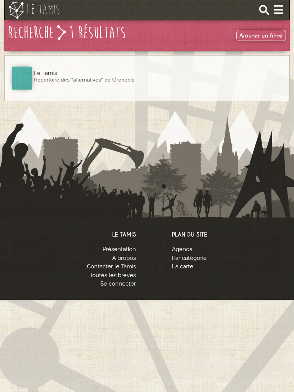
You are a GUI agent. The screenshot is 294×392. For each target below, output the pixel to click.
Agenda (182, 249)
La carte (182, 266)
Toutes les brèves (113, 275)
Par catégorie (189, 258)
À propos (124, 258)
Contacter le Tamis (111, 266)
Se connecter (118, 283)
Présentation (119, 249)
